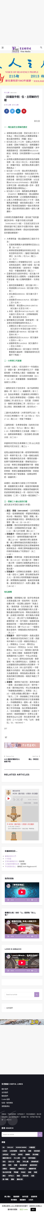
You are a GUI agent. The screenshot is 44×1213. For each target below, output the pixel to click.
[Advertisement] (22, 22)
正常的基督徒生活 (11, 861)
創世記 (20, 1154)
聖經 (18, 1176)
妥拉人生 (11, 1161)
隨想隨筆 (16, 1197)
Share (36, 803)
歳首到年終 (33, 1165)
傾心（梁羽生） (34, 759)
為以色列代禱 (7, 1172)
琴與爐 (16, 1172)
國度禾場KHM (7, 1158)
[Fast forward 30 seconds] (22, 799)
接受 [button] (33, 1209)
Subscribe (27, 803)
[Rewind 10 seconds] (14, 799)
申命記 (23, 1172)
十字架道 (8, 859)
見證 (32, 1176)
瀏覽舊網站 (6, 1106)
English (10, 1147)
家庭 (18, 1161)
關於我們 (5, 1089)
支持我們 (9, 1008)
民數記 (5, 1169)
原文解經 (35, 1154)
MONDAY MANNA (21, 1147)
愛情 (4, 1165)
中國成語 (32, 1147)
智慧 (15, 1165)
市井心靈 (25, 1161)
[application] (22, 892)
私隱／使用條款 (7, 1103)
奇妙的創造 (31, 1158)
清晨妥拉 (12, 1169)
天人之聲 (6, 92)
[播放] (8, 900)
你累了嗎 (22, 1151)
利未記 (13, 1154)
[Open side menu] (3, 48)
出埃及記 (5, 1154)
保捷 (29, 1151)
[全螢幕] (35, 900)
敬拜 (9, 1165)
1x (18, 799)
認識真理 (34, 1197)
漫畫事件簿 (32, 1169)
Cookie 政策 (6, 1099)
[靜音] (32, 900)
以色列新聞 (13, 1151)
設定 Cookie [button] (24, 1209)
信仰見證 (37, 1151)
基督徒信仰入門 (10, 856)
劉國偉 (28, 1154)
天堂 (24, 1158)
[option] (22, 818)
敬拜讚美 (14, 1200)
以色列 (5, 1151)
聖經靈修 (23, 1200)
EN (3, 1147)
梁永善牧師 (23, 1165)
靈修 (12, 1179)
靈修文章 (20, 1179)
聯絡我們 (5, 1096)
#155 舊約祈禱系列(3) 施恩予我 (12, 760)
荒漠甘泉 (25, 1176)
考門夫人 (11, 1176)
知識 (35, 1172)
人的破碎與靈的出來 (12, 864)
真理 (29, 1172)
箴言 (4, 1176)
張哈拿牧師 (34, 1161)
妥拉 (4, 1161)
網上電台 (7, 1197)
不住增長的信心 (10, 866)
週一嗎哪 (5, 1179)
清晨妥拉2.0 (22, 1169)
